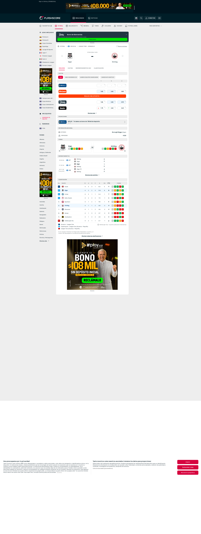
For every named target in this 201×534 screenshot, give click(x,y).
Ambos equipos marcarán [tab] (89, 77)
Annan (66, 213)
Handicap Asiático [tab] (107, 77)
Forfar (66, 194)
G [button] (88, 183)
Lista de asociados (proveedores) (103, 468)
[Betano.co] (62, 91)
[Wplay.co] (62, 85)
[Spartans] (63, 202)
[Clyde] (63, 187)
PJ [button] (85, 183)
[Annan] (63, 213)
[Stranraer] (63, 209)
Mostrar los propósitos (188, 472)
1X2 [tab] (60, 77)
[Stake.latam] (62, 102)
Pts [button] (109, 183)
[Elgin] (63, 190)
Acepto (188, 462)
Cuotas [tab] (70, 68)
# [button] (58, 183)
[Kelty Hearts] (63, 198)
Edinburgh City (69, 221)
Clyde (66, 186)
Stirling (114, 62)
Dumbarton (68, 217)
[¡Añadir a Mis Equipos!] (62, 56)
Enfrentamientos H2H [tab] (83, 68)
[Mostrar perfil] (70, 55)
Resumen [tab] (62, 68)
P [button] (95, 183)
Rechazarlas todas (187, 467)
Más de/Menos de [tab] (71, 77)
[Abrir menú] (159, 18)
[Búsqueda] (141, 18)
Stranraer (67, 209)
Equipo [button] (64, 183)
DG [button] (104, 183)
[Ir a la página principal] (51, 18)
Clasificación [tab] (99, 68)
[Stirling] (63, 206)
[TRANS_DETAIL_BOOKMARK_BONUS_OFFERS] (136, 18)
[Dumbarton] (63, 217)
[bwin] (62, 108)
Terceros (59, 472)
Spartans (67, 202)
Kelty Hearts (68, 198)
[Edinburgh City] (63, 221)
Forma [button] (119, 183)
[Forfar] (63, 194)
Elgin (70, 62)
